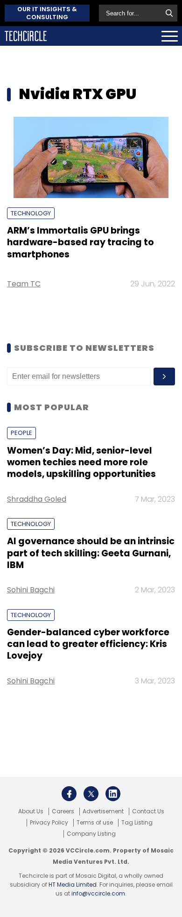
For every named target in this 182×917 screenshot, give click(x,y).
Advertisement (103, 811)
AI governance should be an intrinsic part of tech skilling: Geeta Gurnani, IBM (91, 553)
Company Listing (91, 834)
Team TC (24, 283)
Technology (31, 213)
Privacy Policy (49, 822)
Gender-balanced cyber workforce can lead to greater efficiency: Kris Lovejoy (88, 644)
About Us (30, 811)
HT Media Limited (73, 885)
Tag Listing (137, 822)
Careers (63, 811)
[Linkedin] (112, 793)
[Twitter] (91, 793)
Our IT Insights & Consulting (47, 13)
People (21, 432)
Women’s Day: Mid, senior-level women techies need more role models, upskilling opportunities (81, 462)
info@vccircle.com (98, 893)
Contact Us (148, 811)
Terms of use (95, 822)
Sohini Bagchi (31, 589)
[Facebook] (69, 793)
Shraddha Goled (36, 499)
